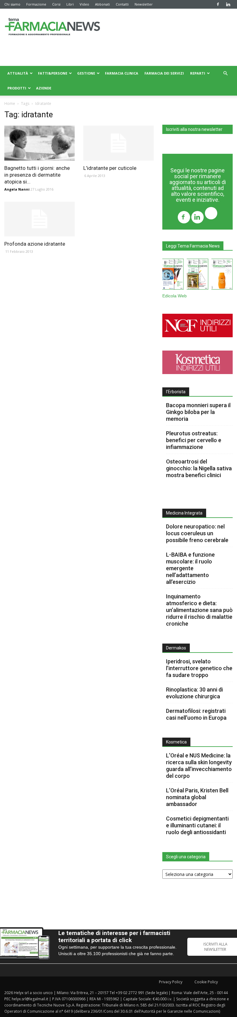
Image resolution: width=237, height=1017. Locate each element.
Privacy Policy (170, 982)
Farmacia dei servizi (164, 73)
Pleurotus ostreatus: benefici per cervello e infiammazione (193, 440)
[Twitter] (211, 214)
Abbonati (102, 4)
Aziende (43, 88)
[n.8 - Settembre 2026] (173, 275)
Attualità (17, 73)
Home (9, 103)
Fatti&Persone (52, 73)
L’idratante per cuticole (109, 168)
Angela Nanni (17, 189)
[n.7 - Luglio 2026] (197, 275)
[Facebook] (217, 4)
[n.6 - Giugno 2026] (222, 275)
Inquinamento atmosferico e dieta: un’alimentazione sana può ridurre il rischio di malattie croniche (199, 610)
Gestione (86, 73)
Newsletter (144, 4)
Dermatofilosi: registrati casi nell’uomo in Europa (196, 714)
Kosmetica (176, 741)
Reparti (197, 73)
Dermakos (176, 647)
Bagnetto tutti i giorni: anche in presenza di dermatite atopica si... (37, 175)
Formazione (36, 4)
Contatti (122, 4)
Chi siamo (12, 4)
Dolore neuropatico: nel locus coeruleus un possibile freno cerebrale (198, 533)
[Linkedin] (228, 4)
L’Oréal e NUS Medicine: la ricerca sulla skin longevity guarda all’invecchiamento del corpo (199, 765)
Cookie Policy (206, 982)
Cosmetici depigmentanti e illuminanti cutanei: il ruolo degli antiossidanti (197, 825)
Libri (70, 4)
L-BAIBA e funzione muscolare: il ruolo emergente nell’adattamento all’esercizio (190, 568)
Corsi (56, 4)
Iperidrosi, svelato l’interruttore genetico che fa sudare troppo (199, 668)
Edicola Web (174, 296)
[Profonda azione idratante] (39, 219)
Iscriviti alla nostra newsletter (194, 129)
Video (84, 4)
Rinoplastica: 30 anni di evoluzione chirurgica (194, 693)
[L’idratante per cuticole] (118, 143)
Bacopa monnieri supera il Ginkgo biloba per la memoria (198, 412)
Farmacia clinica (121, 73)
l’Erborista (175, 391)
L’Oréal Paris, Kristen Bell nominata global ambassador (197, 797)
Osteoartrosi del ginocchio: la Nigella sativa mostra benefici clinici (199, 468)
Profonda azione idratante (34, 244)
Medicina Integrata (184, 513)
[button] (225, 73)
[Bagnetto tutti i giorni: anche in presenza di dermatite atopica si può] (39, 143)
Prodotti (16, 88)
